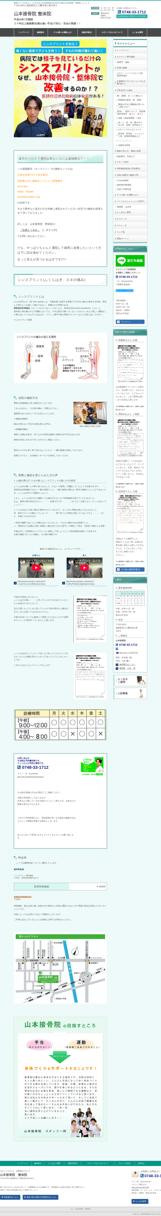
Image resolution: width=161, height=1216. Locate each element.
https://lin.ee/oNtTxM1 (140, 1187)
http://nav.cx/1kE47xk (124, 290)
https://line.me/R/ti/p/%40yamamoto (30, 777)
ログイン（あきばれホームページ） (147, 1214)
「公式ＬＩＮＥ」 (30, 230)
